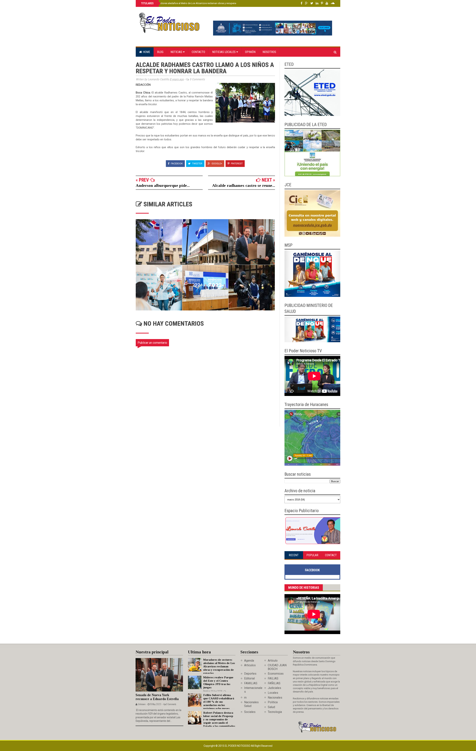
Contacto (198, 52)
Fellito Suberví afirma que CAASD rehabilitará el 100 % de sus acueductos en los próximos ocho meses (218, 702)
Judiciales (274, 688)
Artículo (273, 660)
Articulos (250, 665)
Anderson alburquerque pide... (163, 185)
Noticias (177, 52)
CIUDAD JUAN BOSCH (277, 667)
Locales (273, 692)
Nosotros (269, 52)
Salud (271, 707)
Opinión (250, 52)
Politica (273, 702)
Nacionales (275, 697)
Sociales (249, 712)
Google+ (216, 163)
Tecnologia (275, 712)
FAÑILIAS (274, 683)
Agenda (249, 660)
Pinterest (236, 163)
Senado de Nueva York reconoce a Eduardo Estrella (157, 697)
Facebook (176, 163)
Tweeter (197, 163)
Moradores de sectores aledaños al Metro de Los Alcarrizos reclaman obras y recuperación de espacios (197, 3)
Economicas (276, 673)
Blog (160, 52)
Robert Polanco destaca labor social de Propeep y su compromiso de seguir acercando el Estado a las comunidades (219, 719)
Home (146, 52)
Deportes (250, 673)
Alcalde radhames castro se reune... (243, 185)
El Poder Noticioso (238, 745)
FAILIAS (273, 678)
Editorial (249, 678)
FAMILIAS (250, 683)
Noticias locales (224, 52)
